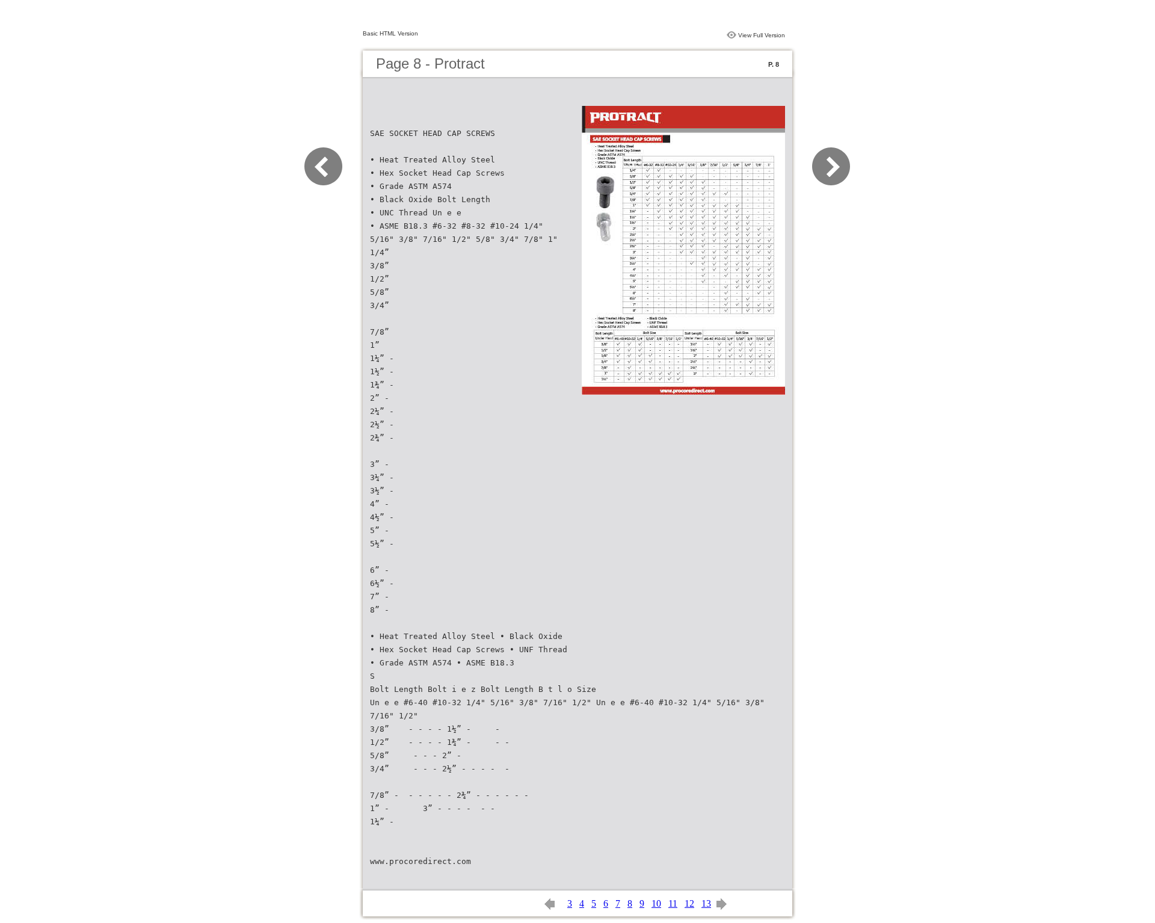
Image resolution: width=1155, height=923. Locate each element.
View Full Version (761, 35)
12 (689, 903)
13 (706, 903)
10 (656, 903)
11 (672, 903)
